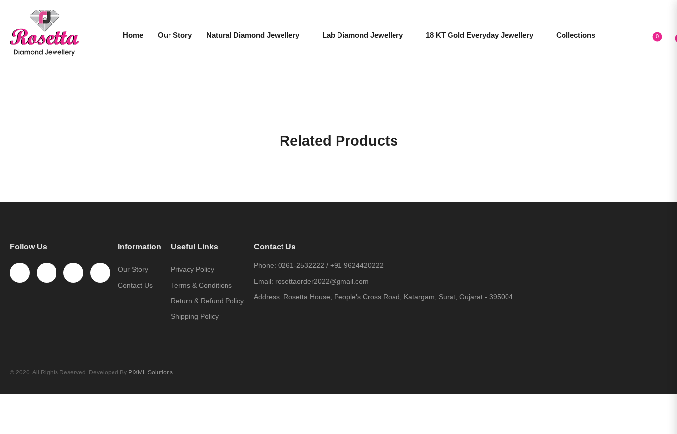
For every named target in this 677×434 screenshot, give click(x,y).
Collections (575, 35)
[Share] (14, 404)
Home (133, 35)
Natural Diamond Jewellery (252, 35)
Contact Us (135, 285)
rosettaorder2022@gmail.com (322, 281)
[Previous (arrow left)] (12, 422)
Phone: (265, 265)
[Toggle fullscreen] (25, 404)
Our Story (175, 35)
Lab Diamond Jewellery (362, 35)
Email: (263, 281)
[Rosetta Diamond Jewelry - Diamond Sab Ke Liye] (44, 33)
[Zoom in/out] (35, 404)
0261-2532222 (301, 265)
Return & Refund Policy (207, 301)
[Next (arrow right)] (38, 422)
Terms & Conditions (201, 285)
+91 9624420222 (357, 265)
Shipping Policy (195, 316)
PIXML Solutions (150, 372)
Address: (268, 297)
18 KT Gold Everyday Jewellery (479, 35)
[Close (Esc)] (4, 404)
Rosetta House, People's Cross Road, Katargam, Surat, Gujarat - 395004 (398, 297)
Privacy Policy (192, 269)
